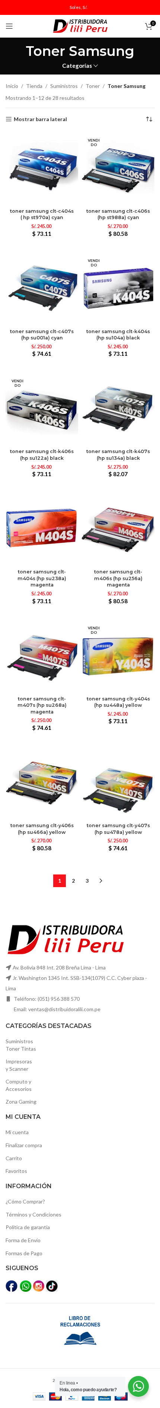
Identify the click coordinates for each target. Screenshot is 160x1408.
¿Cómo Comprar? (25, 1201)
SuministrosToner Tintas (21, 1045)
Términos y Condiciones (33, 1214)
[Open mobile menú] (9, 26)
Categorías (77, 66)
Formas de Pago (24, 1253)
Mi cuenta (17, 1132)
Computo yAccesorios (19, 1085)
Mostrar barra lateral (40, 119)
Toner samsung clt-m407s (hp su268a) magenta (42, 705)
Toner (93, 86)
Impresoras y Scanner (19, 1065)
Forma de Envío (23, 1240)
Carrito (14, 1158)
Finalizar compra (24, 1145)
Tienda (34, 86)
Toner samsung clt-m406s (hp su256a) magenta (118, 578)
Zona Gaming (21, 1101)
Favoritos (16, 1171)
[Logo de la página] (80, 25)
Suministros (64, 86)
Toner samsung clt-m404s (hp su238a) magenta (41, 578)
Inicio (12, 86)
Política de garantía (28, 1227)
